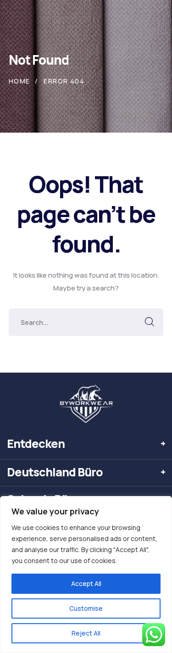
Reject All (86, 633)
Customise (86, 608)
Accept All (86, 583)
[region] (86, 574)
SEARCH (149, 322)
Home (19, 81)
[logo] (86, 404)
